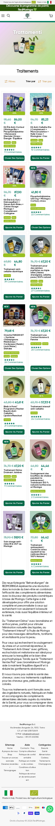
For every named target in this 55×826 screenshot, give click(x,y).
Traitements (44, 761)
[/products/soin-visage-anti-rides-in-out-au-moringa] (14, 522)
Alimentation (44, 754)
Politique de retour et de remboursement (27, 776)
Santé (44, 751)
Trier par (30, 81)
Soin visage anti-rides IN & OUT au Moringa (13, 544)
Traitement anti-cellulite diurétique (13, 270)
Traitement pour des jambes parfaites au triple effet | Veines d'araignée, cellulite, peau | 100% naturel (40, 271)
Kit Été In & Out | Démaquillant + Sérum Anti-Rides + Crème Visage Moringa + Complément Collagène (13, 207)
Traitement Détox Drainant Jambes (13, 471)
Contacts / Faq (27, 748)
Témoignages (10, 770)
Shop (10, 754)
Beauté (44, 748)
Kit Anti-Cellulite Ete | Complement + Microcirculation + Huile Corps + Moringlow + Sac (40, 132)
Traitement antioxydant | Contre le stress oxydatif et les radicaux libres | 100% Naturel (38, 551)
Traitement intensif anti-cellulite (40, 408)
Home (10, 748)
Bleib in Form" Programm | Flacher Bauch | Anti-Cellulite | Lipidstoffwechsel (14, 411)
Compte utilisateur (27, 751)
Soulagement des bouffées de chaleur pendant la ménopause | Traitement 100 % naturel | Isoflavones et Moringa (40, 480)
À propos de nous (10, 751)
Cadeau (44, 757)
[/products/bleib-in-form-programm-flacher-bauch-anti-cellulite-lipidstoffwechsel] (14, 387)
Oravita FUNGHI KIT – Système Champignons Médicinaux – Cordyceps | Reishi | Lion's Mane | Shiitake (14, 342)
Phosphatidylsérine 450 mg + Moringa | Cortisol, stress (40, 198)
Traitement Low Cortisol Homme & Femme (39, 337)
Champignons (44, 764)
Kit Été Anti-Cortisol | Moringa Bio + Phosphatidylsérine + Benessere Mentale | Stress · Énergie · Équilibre (14, 133)
